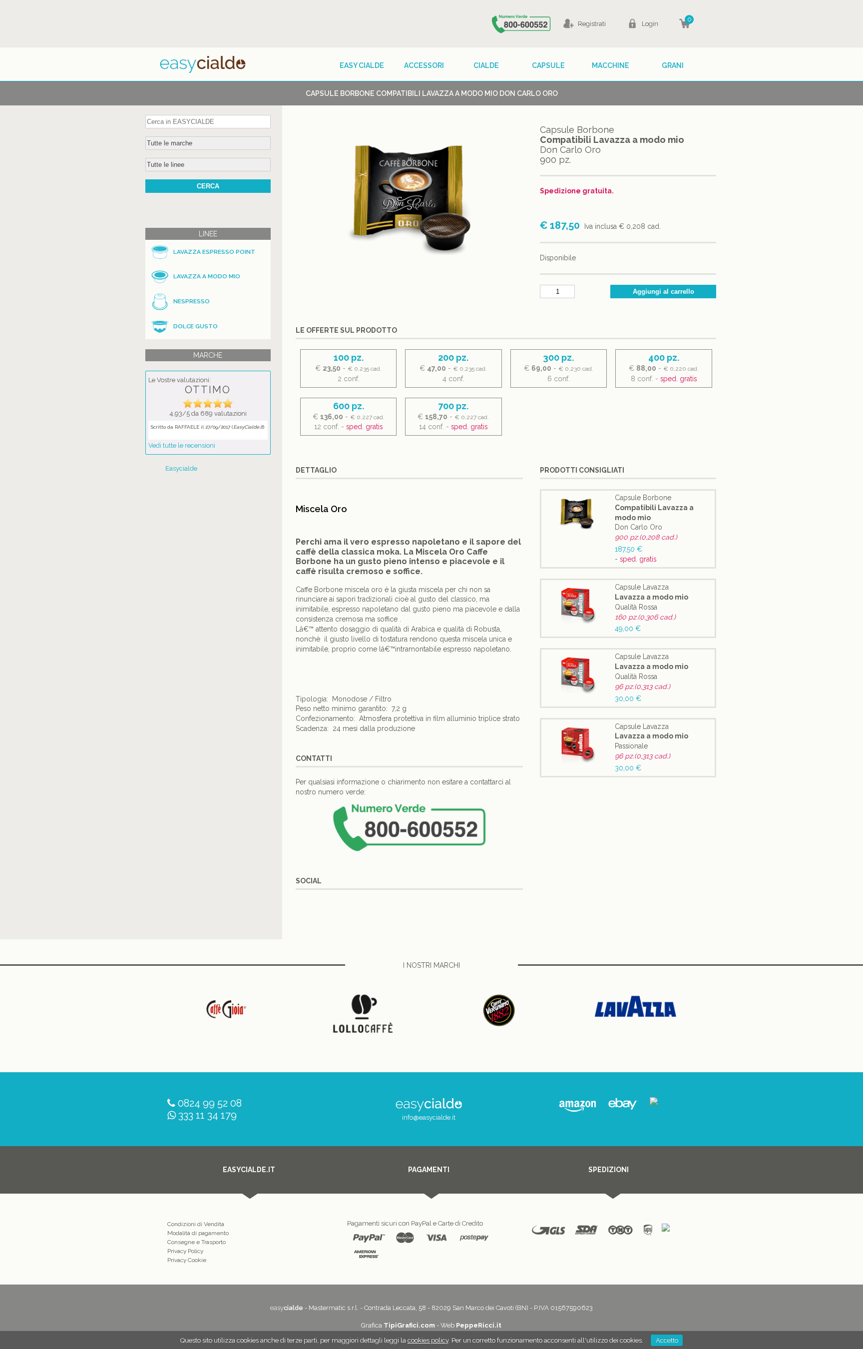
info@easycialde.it (428, 1117)
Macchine (610, 65)
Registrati (592, 23)
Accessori (424, 65)
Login (650, 23)
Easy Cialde (362, 65)
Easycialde (181, 468)
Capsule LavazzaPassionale (651, 736)
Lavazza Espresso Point (214, 251)
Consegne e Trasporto (196, 1242)
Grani (673, 65)
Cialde (486, 65)
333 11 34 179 (207, 1115)
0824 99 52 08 (210, 1103)
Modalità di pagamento (198, 1233)
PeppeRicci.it (478, 1325)
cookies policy (428, 1340)
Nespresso (191, 301)
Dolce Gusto (195, 326)
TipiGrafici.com (409, 1325)
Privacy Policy (185, 1251)
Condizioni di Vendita (195, 1224)
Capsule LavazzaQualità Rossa (651, 597)
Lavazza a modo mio (206, 276)
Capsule (548, 65)
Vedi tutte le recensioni (181, 445)
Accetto (667, 1340)
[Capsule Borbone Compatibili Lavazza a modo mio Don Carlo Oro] (409, 272)
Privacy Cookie (186, 1260)
